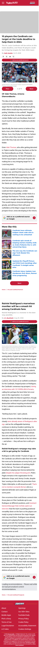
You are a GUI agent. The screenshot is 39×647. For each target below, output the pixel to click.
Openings (21, 608)
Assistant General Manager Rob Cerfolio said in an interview (19, 506)
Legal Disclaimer (8, 626)
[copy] (13, 56)
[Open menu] (3, 3)
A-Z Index (5, 629)
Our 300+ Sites (23, 612)
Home (4, 289)
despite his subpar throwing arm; (18, 473)
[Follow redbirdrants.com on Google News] (34, 217)
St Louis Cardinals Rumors (15, 289)
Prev (7, 89)
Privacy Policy (23, 619)
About (4, 608)
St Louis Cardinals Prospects (16, 595)
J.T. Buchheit (8, 318)
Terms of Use (7, 622)
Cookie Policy (23, 622)
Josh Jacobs (8, 53)
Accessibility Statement (27, 626)
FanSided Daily (24, 615)
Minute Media (11, 634)
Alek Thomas (11, 147)
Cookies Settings (24, 629)
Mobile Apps (6, 615)
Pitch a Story (6, 619)
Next (31, 89)
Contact (4, 612)
